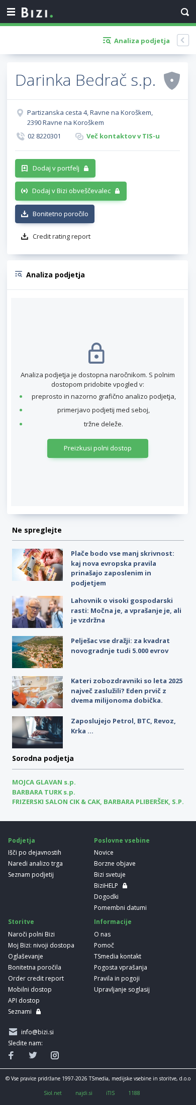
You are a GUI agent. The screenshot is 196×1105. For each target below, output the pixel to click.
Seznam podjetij (31, 874)
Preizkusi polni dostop (98, 447)
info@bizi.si (36, 1032)
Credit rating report (61, 236)
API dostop (24, 1000)
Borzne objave (115, 863)
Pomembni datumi (120, 907)
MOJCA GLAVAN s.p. (44, 781)
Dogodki (106, 896)
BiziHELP (106, 885)
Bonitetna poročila (34, 967)
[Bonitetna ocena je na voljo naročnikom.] (172, 80)
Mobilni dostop (30, 989)
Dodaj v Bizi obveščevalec (71, 190)
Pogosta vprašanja (120, 967)
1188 (134, 1092)
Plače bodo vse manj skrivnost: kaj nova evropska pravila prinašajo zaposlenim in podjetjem (122, 568)
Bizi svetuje (110, 874)
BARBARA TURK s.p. (43, 792)
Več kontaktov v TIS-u (123, 135)
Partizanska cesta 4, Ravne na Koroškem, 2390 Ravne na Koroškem (90, 117)
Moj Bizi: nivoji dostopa (41, 945)
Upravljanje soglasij (122, 989)
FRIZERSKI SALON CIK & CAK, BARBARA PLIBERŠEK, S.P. (98, 801)
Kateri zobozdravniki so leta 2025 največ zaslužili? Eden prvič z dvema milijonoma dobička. (126, 690)
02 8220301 (44, 135)
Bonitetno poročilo (60, 213)
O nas (102, 934)
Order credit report (36, 978)
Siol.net (53, 1092)
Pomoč (104, 945)
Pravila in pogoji (117, 978)
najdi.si (83, 1092)
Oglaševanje (25, 956)
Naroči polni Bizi (31, 934)
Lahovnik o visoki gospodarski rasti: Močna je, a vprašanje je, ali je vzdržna (126, 610)
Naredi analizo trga (35, 863)
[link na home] (37, 13)
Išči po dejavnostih (34, 852)
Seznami (20, 1011)
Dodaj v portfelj (56, 168)
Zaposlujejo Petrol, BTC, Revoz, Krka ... (123, 725)
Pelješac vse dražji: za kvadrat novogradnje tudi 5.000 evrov (120, 645)
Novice (104, 852)
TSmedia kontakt (117, 956)
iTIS (110, 1092)
